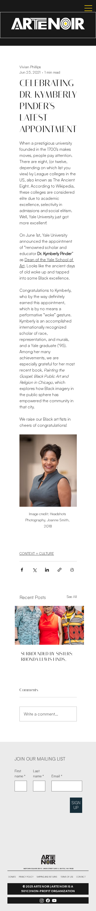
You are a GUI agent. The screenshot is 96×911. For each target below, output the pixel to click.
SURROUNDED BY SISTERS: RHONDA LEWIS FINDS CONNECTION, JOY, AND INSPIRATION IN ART (47, 656)
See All (72, 596)
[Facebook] (47, 900)
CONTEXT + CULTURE (36, 553)
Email (56, 776)
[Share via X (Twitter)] (34, 569)
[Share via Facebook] (21, 569)
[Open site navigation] (83, 8)
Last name (38, 773)
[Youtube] (54, 900)
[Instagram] (41, 900)
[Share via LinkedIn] (47, 569)
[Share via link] (59, 569)
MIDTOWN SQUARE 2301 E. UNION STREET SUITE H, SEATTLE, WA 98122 (48, 868)
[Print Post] (72, 569)
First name (20, 773)
